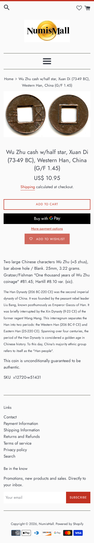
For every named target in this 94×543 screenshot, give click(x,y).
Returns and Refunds (22, 436)
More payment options (47, 228)
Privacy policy (15, 450)
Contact (10, 417)
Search (9, 456)
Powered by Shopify (69, 523)
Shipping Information (22, 430)
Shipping (27, 187)
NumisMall (46, 523)
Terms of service (18, 443)
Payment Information (21, 423)
